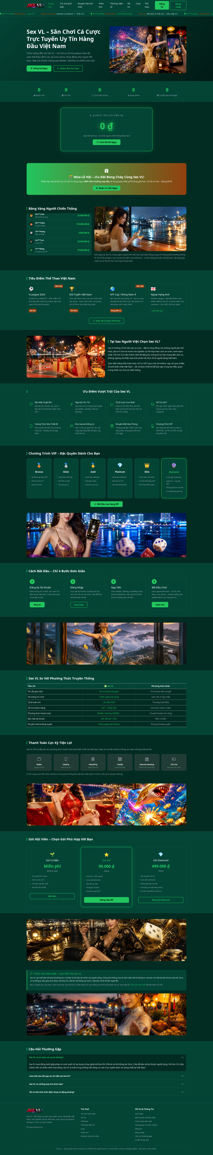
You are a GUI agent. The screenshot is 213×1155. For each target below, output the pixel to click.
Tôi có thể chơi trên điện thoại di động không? (51, 1092)
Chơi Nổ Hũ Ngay (108, 142)
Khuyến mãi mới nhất (85, 5)
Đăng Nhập (79, 605)
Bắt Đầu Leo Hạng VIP (108, 504)
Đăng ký (162, 5)
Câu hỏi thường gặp (143, 1136)
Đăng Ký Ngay (40, 68)
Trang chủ (50, 5)
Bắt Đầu (52, 896)
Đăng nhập (178, 5)
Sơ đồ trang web (142, 1140)
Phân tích (101, 5)
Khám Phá (160, 605)
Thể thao (147, 5)
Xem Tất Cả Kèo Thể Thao (108, 320)
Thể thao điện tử (116, 5)
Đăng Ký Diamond (161, 900)
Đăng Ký (37, 605)
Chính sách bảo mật (138, 985)
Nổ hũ (128, 5)
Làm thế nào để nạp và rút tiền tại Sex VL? (50, 1076)
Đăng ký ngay (99, 1149)
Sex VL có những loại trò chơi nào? (46, 1084)
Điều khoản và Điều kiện (145, 1117)
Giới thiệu (139, 1114)
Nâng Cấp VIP (106, 900)
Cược (138, 3)
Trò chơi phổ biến (66, 5)
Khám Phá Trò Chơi (69, 68)
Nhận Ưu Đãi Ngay (108, 188)
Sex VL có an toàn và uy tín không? (46, 1057)
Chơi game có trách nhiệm (146, 1125)
